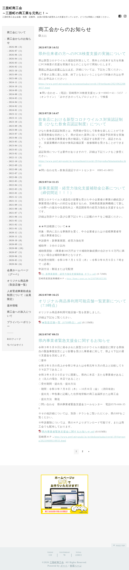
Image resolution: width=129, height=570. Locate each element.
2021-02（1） (16, 224)
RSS (44, 35)
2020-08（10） (17, 248)
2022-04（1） (16, 185)
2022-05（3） (16, 181)
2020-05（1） (16, 260)
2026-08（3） (16, 47)
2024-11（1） (16, 82)
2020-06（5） (16, 256)
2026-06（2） (16, 55)
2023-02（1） (16, 153)
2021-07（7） (16, 213)
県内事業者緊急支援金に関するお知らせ (74, 341)
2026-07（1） (16, 51)
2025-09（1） (16, 74)
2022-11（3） (16, 157)
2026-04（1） (16, 59)
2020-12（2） (16, 232)
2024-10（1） (16, 86)
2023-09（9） (16, 126)
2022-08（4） (16, 169)
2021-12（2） (16, 197)
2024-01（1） (16, 110)
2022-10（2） (16, 161)
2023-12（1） (16, 114)
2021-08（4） (16, 209)
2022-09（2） (16, 165)
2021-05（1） (16, 221)
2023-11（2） (16, 118)
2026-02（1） (16, 67)
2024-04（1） (16, 102)
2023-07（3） (16, 134)
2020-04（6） (16, 264)
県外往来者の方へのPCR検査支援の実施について (82, 54)
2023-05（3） (16, 142)
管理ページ (76, 566)
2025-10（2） (16, 70)
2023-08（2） (16, 130)
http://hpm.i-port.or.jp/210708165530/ (87, 278)
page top (120, 545)
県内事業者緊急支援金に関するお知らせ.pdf (68, 431)
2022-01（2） (16, 193)
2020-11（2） (16, 236)
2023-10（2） (16, 122)
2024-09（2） (16, 90)
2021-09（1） (16, 205)
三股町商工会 (57, 562)
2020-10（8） (16, 240)
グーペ (63, 566)
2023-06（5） (16, 138)
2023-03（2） (16, 149)
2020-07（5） (16, 252)
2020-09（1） (16, 244)
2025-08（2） (16, 78)
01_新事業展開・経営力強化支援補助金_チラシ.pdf (69, 274)
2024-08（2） (16, 94)
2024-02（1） (16, 106)
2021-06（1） (16, 217)
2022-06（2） (16, 177)
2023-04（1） (16, 145)
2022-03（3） (16, 189)
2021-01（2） (16, 228)
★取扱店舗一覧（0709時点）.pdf (61, 322)
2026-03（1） (16, 63)
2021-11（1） (16, 201)
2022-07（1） (16, 173)
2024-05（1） (16, 98)
